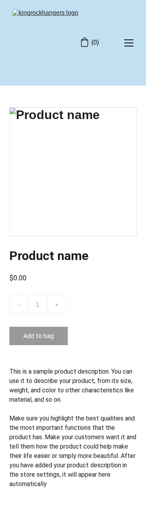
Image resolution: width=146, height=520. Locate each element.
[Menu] (129, 42)
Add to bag (38, 336)
